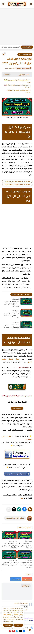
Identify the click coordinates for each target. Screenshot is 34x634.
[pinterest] (10, 631)
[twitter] (20, 631)
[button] (24, 509)
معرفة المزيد (8, 625)
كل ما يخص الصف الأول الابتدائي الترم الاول (17, 181)
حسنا (18, 625)
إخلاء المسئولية (29, 620)
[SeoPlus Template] (32, 627)
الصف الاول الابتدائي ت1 (25, 54)
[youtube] (13, 631)
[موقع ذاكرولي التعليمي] (17, 4)
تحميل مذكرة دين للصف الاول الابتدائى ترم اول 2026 (18, 91)
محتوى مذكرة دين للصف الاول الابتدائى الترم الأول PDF (17, 86)
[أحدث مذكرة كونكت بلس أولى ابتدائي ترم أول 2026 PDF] (26, 324)
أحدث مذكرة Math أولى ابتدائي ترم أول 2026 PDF (9, 564)
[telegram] (17, 631)
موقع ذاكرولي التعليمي (22, 68)
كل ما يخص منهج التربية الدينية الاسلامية (17, 184)
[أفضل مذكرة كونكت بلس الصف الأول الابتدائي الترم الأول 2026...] (26, 301)
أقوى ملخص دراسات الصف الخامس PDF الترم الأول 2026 (10, 47)
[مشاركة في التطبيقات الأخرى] (9, 509)
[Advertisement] (17, 26)
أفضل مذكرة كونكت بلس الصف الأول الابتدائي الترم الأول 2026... (11, 303)
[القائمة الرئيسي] (31, 4)
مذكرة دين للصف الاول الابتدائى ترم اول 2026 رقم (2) (17, 81)
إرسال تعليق (25, 586)
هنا (22, 498)
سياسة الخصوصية (28, 618)
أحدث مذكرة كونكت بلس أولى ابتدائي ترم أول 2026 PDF (11, 327)
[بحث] (3, 4)
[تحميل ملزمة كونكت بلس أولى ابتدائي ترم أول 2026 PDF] (26, 313)
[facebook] (24, 631)
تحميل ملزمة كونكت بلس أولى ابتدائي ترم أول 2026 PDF (11, 315)
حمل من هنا (17, 408)
